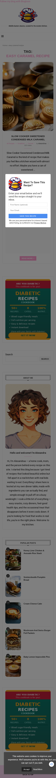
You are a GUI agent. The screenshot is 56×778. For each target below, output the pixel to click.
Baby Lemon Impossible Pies (37, 657)
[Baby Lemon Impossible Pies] (13, 666)
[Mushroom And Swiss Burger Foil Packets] (13, 639)
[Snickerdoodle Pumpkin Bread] (13, 586)
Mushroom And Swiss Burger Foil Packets (37, 631)
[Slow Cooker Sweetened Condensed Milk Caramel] (28, 96)
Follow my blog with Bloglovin (15, 1)
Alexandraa (42, 143)
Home (5, 45)
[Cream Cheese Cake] (13, 612)
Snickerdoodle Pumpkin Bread (34, 578)
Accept (27, 769)
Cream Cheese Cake (33, 604)
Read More (37, 769)
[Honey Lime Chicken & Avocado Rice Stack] (13, 559)
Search (9, 354)
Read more (27, 258)
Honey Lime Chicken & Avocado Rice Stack (34, 551)
